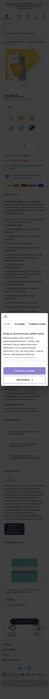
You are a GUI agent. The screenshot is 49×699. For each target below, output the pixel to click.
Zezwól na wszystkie (24, 371)
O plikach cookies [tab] (37, 324)
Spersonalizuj (23, 380)
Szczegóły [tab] (20, 324)
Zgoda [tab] (7, 324)
